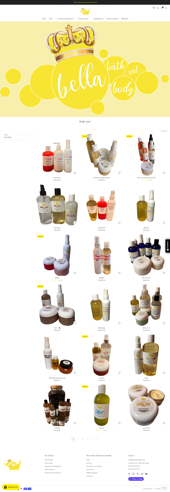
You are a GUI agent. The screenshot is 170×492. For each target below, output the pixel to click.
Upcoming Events (98, 19)
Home (44, 19)
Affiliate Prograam (91, 473)
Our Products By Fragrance (65, 19)
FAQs (88, 460)
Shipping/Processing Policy (53, 466)
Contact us (89, 476)
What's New (90, 469)
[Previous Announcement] (60, 2)
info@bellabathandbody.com (136, 460)
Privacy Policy (49, 463)
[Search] (166, 8)
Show (167, 246)
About (50, 19)
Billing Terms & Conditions (53, 473)
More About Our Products (94, 466)
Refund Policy (49, 460)
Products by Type (83, 19)
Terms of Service (50, 469)
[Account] (158, 8)
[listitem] (85, 2)
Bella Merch (124, 19)
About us (89, 463)
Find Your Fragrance (112, 19)
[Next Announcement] (109, 2)
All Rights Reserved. (148, 489)
